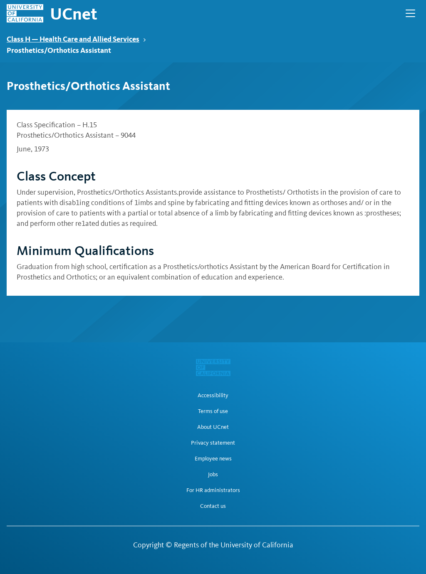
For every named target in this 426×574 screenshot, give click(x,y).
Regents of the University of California (233, 544)
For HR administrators (213, 490)
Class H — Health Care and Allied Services (73, 39)
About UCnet (213, 427)
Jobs (213, 475)
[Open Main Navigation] (410, 13)
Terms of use (213, 411)
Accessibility (213, 395)
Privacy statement (213, 443)
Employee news (213, 459)
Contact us (213, 506)
